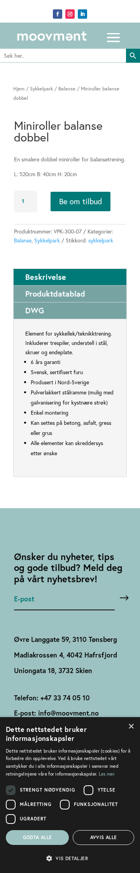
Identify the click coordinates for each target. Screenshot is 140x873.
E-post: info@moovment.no (56, 713)
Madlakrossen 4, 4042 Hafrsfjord (65, 654)
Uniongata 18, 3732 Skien (53, 670)
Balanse (66, 88)
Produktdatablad (55, 293)
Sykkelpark (41, 88)
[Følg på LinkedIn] (82, 14)
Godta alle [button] (37, 837)
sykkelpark (100, 240)
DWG (34, 310)
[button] (70, 858)
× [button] (131, 725)
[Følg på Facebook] (57, 14)
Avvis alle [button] (103, 837)
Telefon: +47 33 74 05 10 (52, 697)
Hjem (18, 88)
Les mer (107, 774)
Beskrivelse (45, 277)
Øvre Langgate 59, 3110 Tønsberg (65, 639)
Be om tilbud (80, 201)
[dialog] (70, 795)
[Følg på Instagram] (70, 14)
